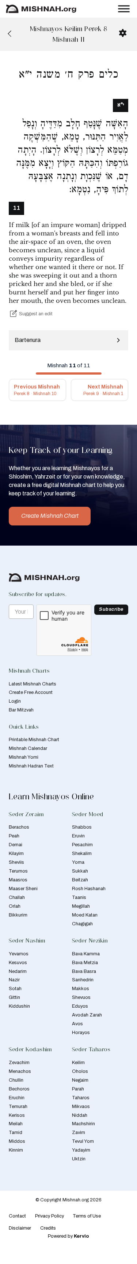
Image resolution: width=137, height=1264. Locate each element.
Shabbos (82, 827)
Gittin (14, 997)
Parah (78, 1089)
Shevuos (81, 997)
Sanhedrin (83, 979)
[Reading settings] (122, 32)
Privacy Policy (49, 1216)
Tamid (15, 1132)
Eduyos (80, 1006)
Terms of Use (87, 1216)
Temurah (18, 1106)
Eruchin (16, 1097)
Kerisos (17, 1115)
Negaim (80, 1080)
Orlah (14, 906)
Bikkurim (18, 915)
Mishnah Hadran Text (31, 766)
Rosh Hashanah (89, 888)
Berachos (19, 827)
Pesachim (82, 844)
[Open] (124, 8)
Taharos (81, 1097)
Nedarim (18, 971)
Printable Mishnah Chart (34, 739)
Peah (14, 836)
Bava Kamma (86, 953)
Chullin (16, 1080)
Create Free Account (31, 692)
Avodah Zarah (87, 1015)
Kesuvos (18, 962)
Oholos (80, 1071)
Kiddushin (19, 1006)
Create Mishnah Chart (50, 516)
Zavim (78, 1132)
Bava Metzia (85, 962)
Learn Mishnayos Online (51, 796)
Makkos (80, 988)
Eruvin (78, 836)
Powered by (68, 1236)
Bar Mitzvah (21, 710)
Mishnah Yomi (23, 757)
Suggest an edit (36, 313)
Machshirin (83, 1123)
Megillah (81, 906)
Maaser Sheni (23, 888)
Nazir (14, 979)
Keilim (78, 1062)
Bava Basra (84, 971)
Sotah (15, 988)
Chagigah (82, 923)
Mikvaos (81, 1106)
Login (15, 701)
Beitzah (80, 879)
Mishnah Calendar (28, 748)
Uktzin (78, 1158)
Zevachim (19, 1062)
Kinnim (16, 1150)
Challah (17, 897)
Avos (77, 1023)
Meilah (16, 1123)
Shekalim (82, 853)
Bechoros (19, 1089)
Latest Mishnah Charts (32, 684)
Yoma (78, 862)
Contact (17, 1216)
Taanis (79, 897)
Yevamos (18, 953)
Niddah (79, 1115)
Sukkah (80, 871)
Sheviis (16, 862)
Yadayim (81, 1150)
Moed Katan (85, 915)
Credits (48, 1228)
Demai (15, 844)
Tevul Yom (83, 1141)
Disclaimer (20, 1228)
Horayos (81, 1032)
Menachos (20, 1071)
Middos (17, 1141)
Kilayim (16, 853)
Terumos (18, 871)
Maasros (18, 879)
